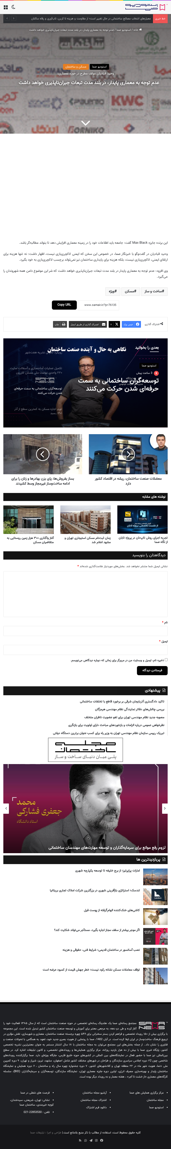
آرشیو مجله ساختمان (95, 1093)
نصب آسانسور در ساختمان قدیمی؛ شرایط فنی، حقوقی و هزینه (101, 950)
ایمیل (163, 641)
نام (165, 622)
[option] (85, 382)
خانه (136, 30)
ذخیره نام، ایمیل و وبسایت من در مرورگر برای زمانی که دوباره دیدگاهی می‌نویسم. (117, 660)
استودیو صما (123, 30)
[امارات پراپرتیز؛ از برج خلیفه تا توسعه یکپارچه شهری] (155, 877)
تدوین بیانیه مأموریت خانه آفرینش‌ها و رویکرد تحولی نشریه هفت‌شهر (111, 18)
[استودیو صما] (146, 7)
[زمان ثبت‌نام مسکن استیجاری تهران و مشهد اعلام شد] (85, 519)
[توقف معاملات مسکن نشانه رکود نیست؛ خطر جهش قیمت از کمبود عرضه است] (155, 976)
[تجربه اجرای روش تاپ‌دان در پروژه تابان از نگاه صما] (142, 519)
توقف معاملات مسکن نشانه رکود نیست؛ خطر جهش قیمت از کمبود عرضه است (91, 969)
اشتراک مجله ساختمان (94, 1100)
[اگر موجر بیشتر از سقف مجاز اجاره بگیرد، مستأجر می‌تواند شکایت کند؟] (155, 936)
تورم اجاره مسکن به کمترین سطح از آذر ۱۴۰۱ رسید (123, 385)
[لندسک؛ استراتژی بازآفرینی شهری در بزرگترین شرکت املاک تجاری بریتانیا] (155, 896)
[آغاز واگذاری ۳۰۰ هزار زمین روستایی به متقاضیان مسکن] (28, 519)
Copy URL (64, 305)
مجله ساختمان (155, 1100)
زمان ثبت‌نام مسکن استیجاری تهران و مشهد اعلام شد (88, 540)
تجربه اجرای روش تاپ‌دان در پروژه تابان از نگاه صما (143, 540)
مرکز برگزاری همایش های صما (147, 1093)
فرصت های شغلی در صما (35, 1093)
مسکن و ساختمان (75, 67)
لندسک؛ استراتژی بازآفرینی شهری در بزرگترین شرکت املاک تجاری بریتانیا (95, 890)
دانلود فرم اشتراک (96, 1107)
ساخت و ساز (153, 291)
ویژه (111, 291)
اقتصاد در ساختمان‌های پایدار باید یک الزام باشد (127, 848)
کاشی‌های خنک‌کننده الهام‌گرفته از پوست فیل (112, 910)
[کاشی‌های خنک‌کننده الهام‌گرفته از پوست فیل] (155, 916)
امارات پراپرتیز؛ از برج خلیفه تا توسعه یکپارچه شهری (107, 870)
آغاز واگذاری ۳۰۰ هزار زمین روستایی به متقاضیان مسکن (30, 540)
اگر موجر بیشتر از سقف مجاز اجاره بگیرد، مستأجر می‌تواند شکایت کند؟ (97, 930)
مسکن (129, 291)
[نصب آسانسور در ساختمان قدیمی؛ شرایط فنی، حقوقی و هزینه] (155, 956)
